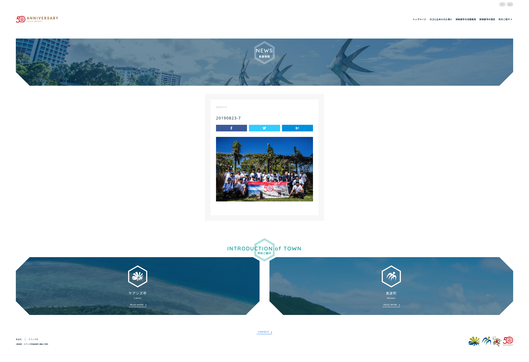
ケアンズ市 (33, 339)
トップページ (419, 19)
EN (510, 4)
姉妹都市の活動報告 (466, 19)
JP (502, 4)
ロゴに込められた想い (441, 19)
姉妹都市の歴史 (487, 19)
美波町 (19, 339)
